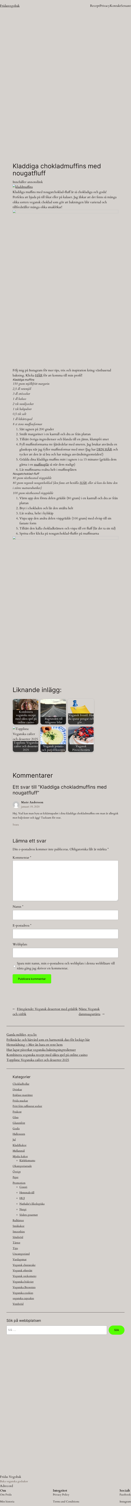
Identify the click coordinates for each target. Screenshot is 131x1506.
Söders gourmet (28, 1215)
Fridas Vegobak (10, 1477)
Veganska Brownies (24, 1287)
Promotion (19, 1183)
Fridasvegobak (10, 6)
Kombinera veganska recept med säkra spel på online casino (47, 1055)
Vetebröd (18, 1304)
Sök (116, 1330)
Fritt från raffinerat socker (27, 1106)
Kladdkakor (19, 1145)
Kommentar (22, 857)
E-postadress (22, 925)
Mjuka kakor (20, 1156)
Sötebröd (18, 1237)
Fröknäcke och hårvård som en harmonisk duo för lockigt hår (48, 1040)
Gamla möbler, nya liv (21, 1034)
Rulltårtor (18, 1220)
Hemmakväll (26, 1192)
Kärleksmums (27, 1160)
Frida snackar (20, 1101)
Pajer (15, 1177)
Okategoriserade (22, 1166)
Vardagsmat (19, 1259)
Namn (18, 906)
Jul (14, 1139)
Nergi (22, 1209)
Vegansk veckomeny (25, 1276)
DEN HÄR (104, 449)
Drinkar (17, 1089)
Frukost (17, 1112)
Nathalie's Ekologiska (32, 1204)
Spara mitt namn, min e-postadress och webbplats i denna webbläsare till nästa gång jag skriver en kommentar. (66, 966)
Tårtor (16, 1243)
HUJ (22, 1198)
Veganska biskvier (23, 1282)
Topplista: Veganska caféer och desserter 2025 (37, 1060)
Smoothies (19, 1231)
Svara (16, 825)
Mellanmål (19, 1151)
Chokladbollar (21, 1084)
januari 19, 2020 (30, 807)
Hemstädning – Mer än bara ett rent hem (34, 1044)
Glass (15, 1117)
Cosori (23, 1187)
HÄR (38, 375)
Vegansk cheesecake (24, 1265)
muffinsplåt (41, 464)
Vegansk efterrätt (22, 1270)
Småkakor (18, 1226)
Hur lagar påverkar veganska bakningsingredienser (41, 1050)
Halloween (19, 1134)
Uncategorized (21, 1254)
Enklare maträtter (23, 1095)
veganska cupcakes (23, 1298)
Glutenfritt (19, 1123)
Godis (16, 1128)
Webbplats (20, 944)
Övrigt (17, 1172)
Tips (15, 1248)
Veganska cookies (23, 1293)
